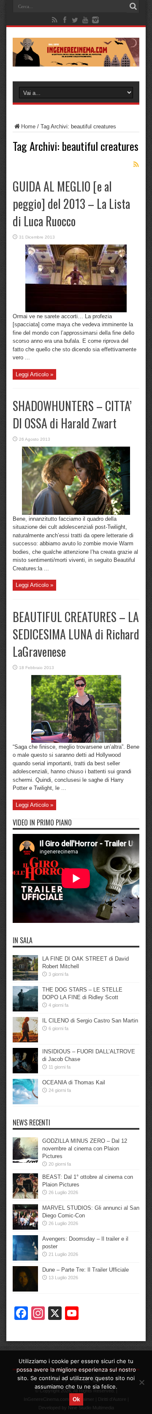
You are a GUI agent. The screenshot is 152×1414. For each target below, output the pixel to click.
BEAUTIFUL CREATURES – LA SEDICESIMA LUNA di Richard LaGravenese (76, 634)
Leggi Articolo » (34, 374)
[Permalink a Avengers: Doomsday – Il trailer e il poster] (25, 1259)
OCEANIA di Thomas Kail (73, 1082)
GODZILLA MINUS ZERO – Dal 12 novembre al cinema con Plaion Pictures (84, 1148)
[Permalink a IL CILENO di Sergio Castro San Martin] (25, 1040)
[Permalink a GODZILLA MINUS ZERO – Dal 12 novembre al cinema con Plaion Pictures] (25, 1161)
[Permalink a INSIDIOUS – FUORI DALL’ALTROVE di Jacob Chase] (25, 1071)
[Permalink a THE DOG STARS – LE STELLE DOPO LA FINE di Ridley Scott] (25, 1009)
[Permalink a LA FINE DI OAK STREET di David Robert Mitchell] (25, 978)
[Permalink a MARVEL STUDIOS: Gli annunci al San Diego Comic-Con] (25, 1228)
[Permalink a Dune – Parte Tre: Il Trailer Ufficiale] (25, 1289)
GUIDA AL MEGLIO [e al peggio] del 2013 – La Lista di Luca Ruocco (71, 204)
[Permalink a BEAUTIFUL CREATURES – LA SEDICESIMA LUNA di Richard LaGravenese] (76, 741)
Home (28, 126)
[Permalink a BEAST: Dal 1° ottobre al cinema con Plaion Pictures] (25, 1197)
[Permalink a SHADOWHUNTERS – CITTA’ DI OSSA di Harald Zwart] (76, 513)
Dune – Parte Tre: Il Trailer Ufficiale (85, 1270)
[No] (141, 1382)
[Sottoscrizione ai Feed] (136, 164)
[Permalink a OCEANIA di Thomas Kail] (25, 1102)
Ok (76, 1399)
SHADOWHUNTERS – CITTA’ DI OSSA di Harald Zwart (72, 414)
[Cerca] (133, 6)
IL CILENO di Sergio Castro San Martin (90, 1020)
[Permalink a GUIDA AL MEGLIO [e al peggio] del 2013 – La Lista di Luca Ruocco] (76, 310)
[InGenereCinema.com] (76, 60)
